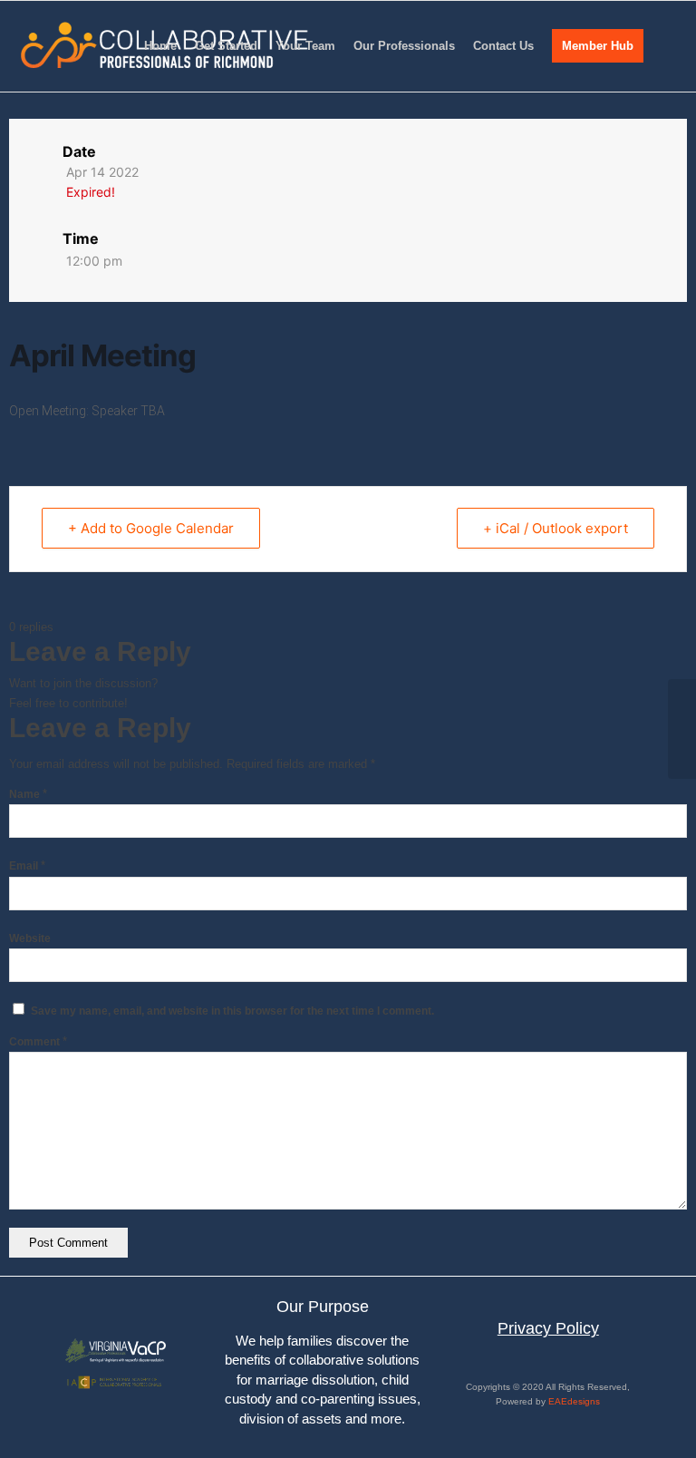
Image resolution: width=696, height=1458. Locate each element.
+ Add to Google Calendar (151, 528)
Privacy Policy (548, 1328)
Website (30, 938)
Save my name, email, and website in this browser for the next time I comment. (232, 1011)
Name (28, 794)
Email (27, 866)
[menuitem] (160, 46)
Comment (38, 1041)
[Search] (667, 46)
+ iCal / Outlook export (555, 528)
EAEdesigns (574, 1401)
